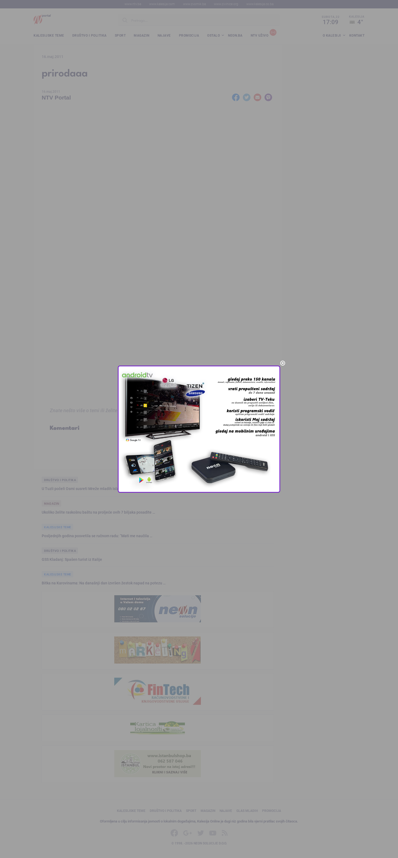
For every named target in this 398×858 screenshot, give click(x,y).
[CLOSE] (282, 363)
